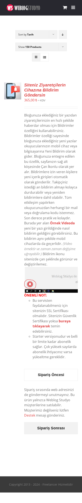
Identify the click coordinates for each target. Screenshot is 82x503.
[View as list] (44, 57)
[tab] (51, 375)
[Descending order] (63, 34)
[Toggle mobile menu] (73, 7)
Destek (29, 415)
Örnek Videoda (62, 223)
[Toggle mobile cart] (65, 7)
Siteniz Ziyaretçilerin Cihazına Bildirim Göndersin (45, 90)
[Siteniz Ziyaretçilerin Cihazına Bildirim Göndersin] (12, 85)
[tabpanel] (51, 402)
